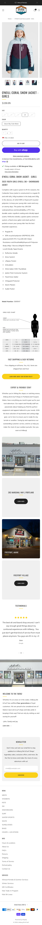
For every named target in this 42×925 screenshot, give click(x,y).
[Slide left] (3, 82)
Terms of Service (8, 861)
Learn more (21, 501)
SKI (3, 806)
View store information (11, 172)
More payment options (21, 156)
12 (18, 115)
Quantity (5, 129)
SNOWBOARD (7, 810)
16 (32, 115)
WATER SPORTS (8, 817)
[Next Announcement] (37, 2)
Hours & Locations (8, 843)
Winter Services (8, 883)
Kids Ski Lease (7, 894)
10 (11, 115)
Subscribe (21, 775)
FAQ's (4, 850)
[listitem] (21, 2)
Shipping (5, 858)
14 (25, 115)
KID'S (4, 803)
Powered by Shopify (21, 919)
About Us (5, 847)
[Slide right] (38, 82)
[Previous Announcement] (5, 2)
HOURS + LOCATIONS (10, 832)
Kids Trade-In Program (10, 891)
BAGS (4, 828)
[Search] (39, 10)
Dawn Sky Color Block (11, 124)
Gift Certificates (7, 887)
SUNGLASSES (7, 825)
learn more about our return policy (21, 376)
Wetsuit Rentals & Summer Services (15, 880)
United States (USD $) (20, 905)
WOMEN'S (6, 799)
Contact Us (6, 869)
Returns (5, 854)
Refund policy (7, 865)
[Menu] (3, 10)
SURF (4, 814)
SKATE (4, 821)
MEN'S (4, 795)
